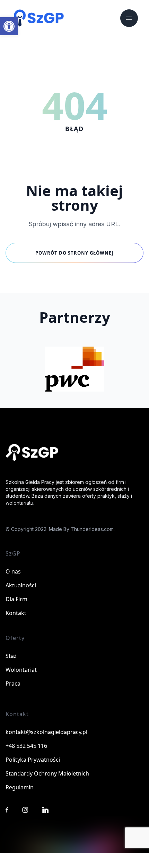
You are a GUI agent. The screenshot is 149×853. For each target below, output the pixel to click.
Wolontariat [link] (21, 669)
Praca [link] (13, 683)
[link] (9, 26)
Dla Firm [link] (16, 599)
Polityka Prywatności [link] (33, 759)
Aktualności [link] (21, 585)
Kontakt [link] (16, 613)
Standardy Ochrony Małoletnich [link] (47, 773)
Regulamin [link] (20, 787)
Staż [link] (11, 656)
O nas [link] (13, 571)
